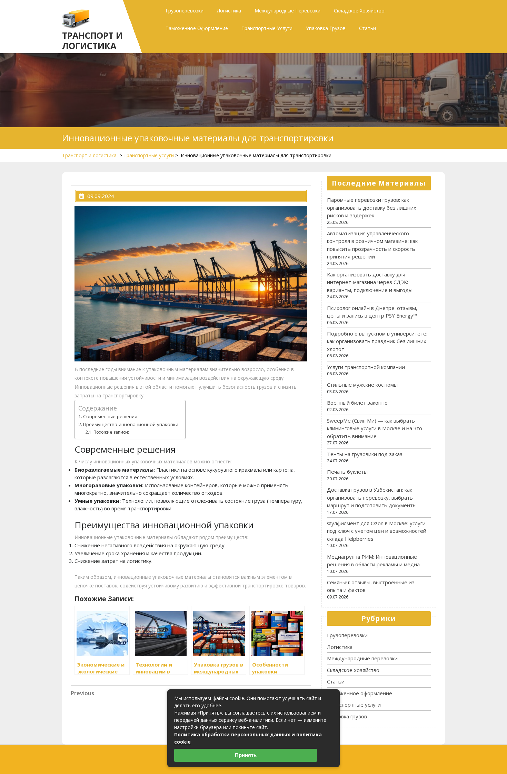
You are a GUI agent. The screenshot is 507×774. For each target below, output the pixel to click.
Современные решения (110, 416)
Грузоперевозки (184, 10)
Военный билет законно (357, 402)
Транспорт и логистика (92, 40)
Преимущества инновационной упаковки (130, 424)
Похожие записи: (111, 432)
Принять (246, 755)
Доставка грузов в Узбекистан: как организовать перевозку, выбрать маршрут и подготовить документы (372, 497)
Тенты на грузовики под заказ (364, 454)
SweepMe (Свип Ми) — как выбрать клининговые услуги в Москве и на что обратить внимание (374, 428)
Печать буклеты (347, 471)
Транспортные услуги (266, 28)
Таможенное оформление (197, 28)
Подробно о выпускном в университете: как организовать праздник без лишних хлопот (377, 341)
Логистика (229, 10)
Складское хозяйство (359, 10)
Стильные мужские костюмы (362, 384)
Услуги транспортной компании (366, 367)
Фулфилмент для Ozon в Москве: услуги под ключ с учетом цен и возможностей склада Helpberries (376, 531)
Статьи (367, 28)
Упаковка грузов (326, 28)
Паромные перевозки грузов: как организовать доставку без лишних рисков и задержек (371, 207)
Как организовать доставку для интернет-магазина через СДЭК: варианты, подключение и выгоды (369, 282)
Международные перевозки (287, 10)
